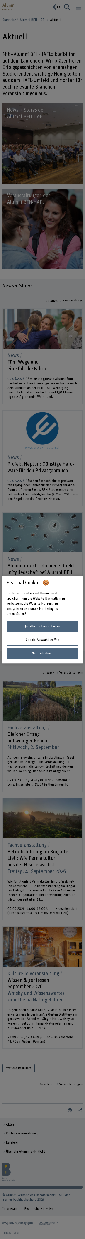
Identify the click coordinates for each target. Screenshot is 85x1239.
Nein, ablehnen (42, 653)
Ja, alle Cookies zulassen (42, 626)
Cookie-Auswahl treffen (42, 640)
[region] (42, 619)
